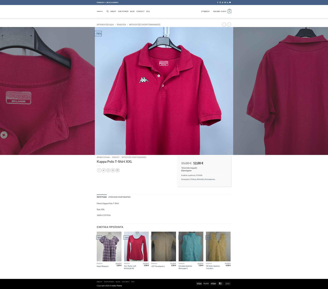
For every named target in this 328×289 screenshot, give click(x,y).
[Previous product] (229, 24)
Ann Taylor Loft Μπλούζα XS (130, 267)
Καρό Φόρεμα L (103, 266)
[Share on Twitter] (104, 170)
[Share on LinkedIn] (117, 170)
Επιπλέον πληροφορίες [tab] (120, 197)
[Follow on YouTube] (230, 2)
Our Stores (123, 11)
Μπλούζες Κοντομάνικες (145, 24)
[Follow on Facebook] (217, 2)
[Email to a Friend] (108, 170)
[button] (205, 11)
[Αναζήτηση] (108, 11)
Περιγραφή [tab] (102, 197)
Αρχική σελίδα (105, 24)
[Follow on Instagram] (220, 2)
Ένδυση (121, 24)
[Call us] (227, 2)
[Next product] (224, 24)
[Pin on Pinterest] (113, 170)
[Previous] (9, 91)
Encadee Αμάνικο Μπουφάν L (185, 267)
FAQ (148, 11)
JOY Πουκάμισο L (158, 266)
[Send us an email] (225, 2)
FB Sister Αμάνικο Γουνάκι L (213, 267)
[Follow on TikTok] (222, 2)
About (113, 11)
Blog (132, 11)
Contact (140, 11)
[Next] (318, 91)
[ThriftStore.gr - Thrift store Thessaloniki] (100, 11)
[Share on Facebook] (99, 170)
